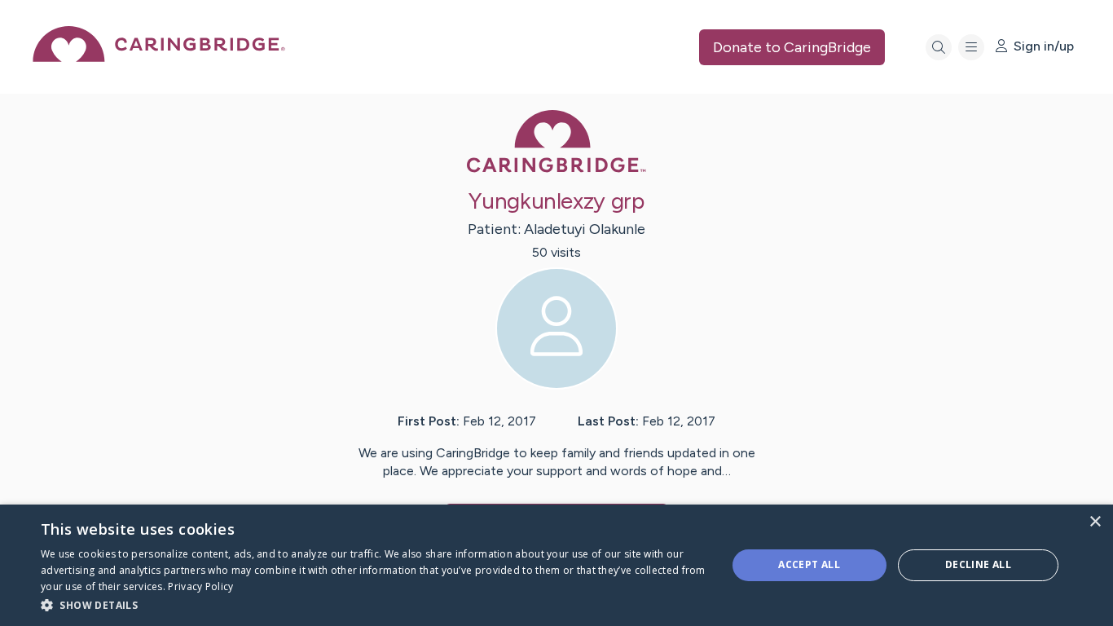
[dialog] (556, 565)
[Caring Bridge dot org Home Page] (159, 57)
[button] (373, 604)
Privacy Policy (200, 586)
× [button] (1095, 522)
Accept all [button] (809, 564)
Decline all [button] (978, 564)
